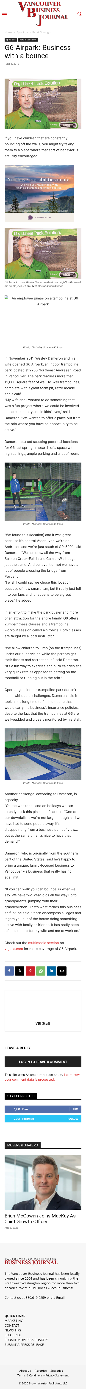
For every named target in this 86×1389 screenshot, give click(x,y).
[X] (19, 971)
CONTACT (12, 1325)
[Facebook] (9, 971)
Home (8, 32)
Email (60, 1297)
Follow (72, 1118)
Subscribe (56, 1371)
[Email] (62, 971)
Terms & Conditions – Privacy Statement (43, 1375)
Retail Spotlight (41, 32)
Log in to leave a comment (43, 1062)
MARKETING (14, 1320)
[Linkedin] (51, 971)
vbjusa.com (14, 949)
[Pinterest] (30, 971)
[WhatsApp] (40, 971)
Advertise (41, 1371)
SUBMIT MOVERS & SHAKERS (27, 1340)
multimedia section (43, 943)
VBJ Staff (43, 1023)
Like (75, 1109)
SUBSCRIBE (13, 1335)
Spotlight (22, 32)
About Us (25, 1371)
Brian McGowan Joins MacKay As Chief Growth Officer (40, 1218)
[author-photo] (43, 1017)
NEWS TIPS (13, 1330)
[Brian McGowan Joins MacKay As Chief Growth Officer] (43, 1182)
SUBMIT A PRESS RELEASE (24, 1344)
